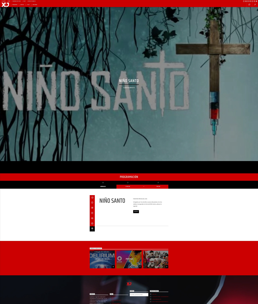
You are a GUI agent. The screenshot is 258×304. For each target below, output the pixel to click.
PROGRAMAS (14, 5)
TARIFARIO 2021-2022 (17, 1)
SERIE (146, 199)
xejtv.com (154, 294)
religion (142, 199)
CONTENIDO (35, 5)
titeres (145, 252)
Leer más (136, 212)
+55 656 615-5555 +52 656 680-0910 (160, 297)
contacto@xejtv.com (156, 299)
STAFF (24, 1)
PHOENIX (129, 259)
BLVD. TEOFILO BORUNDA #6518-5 (160, 302)
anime (118, 252)
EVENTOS (22, 5)
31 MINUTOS (156, 259)
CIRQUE (91, 252)
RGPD (9, 1)
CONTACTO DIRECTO (32, 1)
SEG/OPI (4, 1)
